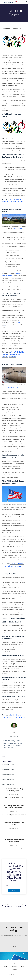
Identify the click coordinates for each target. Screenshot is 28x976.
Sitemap (22, 966)
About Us (8, 963)
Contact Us (20, 963)
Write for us (14, 969)
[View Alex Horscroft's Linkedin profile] (14, 732)
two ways (9, 161)
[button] (26, 2)
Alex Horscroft (14, 736)
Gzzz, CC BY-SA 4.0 (18, 228)
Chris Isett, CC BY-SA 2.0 (14, 387)
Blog (14, 963)
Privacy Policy (15, 966)
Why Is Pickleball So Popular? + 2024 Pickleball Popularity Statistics (13, 354)
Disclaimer (6, 966)
